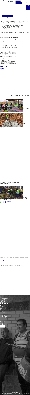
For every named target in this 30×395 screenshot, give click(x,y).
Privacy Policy (12, 393)
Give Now (4, 314)
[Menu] (7, 18)
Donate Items (4, 315)
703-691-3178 (2, 306)
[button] (1, 303)
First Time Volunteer (4, 317)
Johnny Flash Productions (26, 393)
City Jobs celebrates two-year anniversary (19, 95)
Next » (3, 264)
